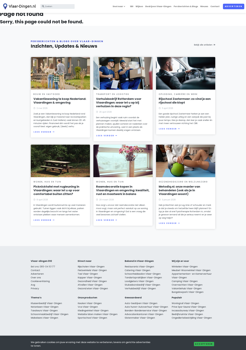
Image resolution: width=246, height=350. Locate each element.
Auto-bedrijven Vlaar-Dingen (141, 303)
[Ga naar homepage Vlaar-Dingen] (19, 6)
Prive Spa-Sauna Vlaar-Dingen (189, 306)
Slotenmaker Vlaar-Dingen (140, 317)
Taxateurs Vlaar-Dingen (44, 310)
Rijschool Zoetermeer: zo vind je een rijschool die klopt (185, 101)
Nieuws (204, 6)
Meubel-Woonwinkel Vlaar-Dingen (191, 270)
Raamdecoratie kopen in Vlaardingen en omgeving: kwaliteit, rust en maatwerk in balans (122, 190)
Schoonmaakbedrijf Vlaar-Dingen (49, 314)
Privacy (35, 288)
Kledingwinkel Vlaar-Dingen (93, 310)
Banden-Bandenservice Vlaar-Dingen (146, 310)
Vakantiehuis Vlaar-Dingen (187, 288)
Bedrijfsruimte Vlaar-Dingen (187, 314)
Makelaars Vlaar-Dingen (44, 317)
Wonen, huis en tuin (47, 181)
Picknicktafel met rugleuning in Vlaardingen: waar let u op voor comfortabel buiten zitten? (56, 190)
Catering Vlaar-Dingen (137, 270)
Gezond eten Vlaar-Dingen (93, 288)
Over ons (36, 277)
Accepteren (204, 344)
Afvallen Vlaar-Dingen (90, 284)
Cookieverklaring (40, 281)
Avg (33, 284)
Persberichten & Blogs (186, 6)
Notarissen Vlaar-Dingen (44, 306)
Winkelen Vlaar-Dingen (185, 266)
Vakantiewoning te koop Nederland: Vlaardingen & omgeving (59, 101)
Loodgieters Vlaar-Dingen (139, 281)
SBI (131, 6)
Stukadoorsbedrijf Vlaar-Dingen (142, 284)
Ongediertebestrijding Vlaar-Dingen (192, 317)
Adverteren (233, 6)
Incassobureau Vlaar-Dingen (188, 310)
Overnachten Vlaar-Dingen (187, 284)
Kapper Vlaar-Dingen (90, 277)
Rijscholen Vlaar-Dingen (91, 266)
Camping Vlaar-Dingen (185, 281)
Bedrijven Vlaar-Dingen (158, 6)
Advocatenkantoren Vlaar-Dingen (144, 314)
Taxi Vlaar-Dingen (88, 273)
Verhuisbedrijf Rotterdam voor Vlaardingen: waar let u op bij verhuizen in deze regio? (118, 102)
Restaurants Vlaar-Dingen (139, 266)
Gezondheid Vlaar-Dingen (92, 281)
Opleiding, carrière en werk (178, 94)
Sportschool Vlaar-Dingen (92, 317)
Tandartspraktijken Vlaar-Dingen (143, 277)
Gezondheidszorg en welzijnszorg (183, 181)
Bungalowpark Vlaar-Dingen (187, 292)
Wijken (139, 6)
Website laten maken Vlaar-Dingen (97, 314)
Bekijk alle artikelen (203, 44)
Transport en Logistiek (112, 94)
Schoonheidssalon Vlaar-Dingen (143, 273)
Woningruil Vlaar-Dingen (185, 303)
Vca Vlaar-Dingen (88, 306)
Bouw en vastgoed (46, 94)
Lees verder (43, 132)
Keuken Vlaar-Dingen (90, 303)
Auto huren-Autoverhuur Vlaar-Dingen (146, 306)
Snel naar (118, 6)
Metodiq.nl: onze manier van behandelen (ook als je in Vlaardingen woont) (179, 190)
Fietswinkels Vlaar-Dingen (92, 270)
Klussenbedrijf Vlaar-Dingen (46, 303)
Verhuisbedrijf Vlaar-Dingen (140, 288)
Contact (215, 6)
